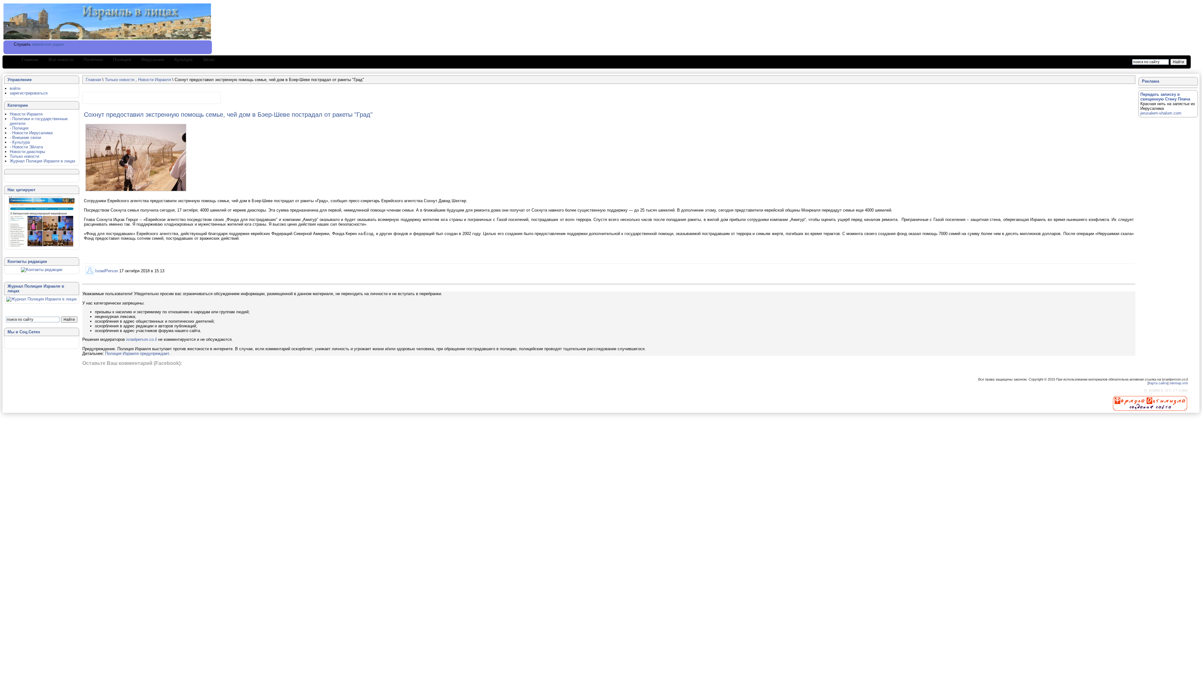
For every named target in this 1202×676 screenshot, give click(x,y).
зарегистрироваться (29, 93)
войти (15, 88)
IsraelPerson (106, 271)
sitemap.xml (1178, 383)
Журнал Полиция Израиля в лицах (42, 161)
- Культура (20, 142)
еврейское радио (48, 44)
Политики (93, 59)
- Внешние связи (25, 137)
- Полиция (19, 128)
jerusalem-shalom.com (1160, 113)
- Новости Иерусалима (31, 133)
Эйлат (209, 59)
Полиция (122, 59)
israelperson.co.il (141, 339)
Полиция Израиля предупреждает (137, 353)
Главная (30, 59)
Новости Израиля (154, 79)
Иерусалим (152, 59)
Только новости (120, 79)
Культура (183, 59)
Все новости (61, 59)
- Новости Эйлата (26, 147)
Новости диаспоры (27, 151)
